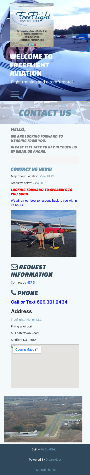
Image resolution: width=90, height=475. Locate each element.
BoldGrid (51, 449)
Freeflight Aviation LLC (26, 319)
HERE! (31, 282)
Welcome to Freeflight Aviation (31, 64)
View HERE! (47, 176)
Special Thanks (46, 470)
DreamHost (53, 459)
